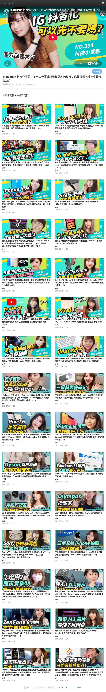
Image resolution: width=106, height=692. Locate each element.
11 (72, 687)
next (79, 687)
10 (67, 687)
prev (27, 687)
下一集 (97, 71)
